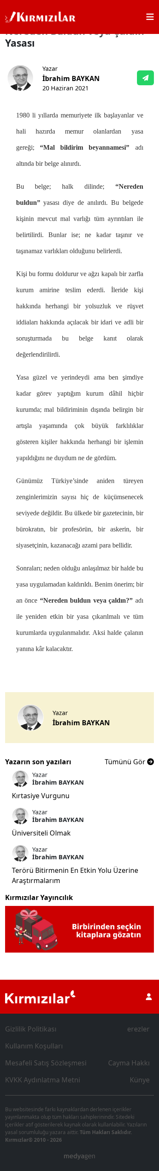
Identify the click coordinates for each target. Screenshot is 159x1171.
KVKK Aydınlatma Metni (42, 1079)
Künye (140, 1079)
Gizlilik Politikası (30, 1029)
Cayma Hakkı (129, 1063)
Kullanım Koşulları (34, 1046)
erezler (138, 1029)
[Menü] (150, 17)
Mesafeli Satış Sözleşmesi (45, 1063)
